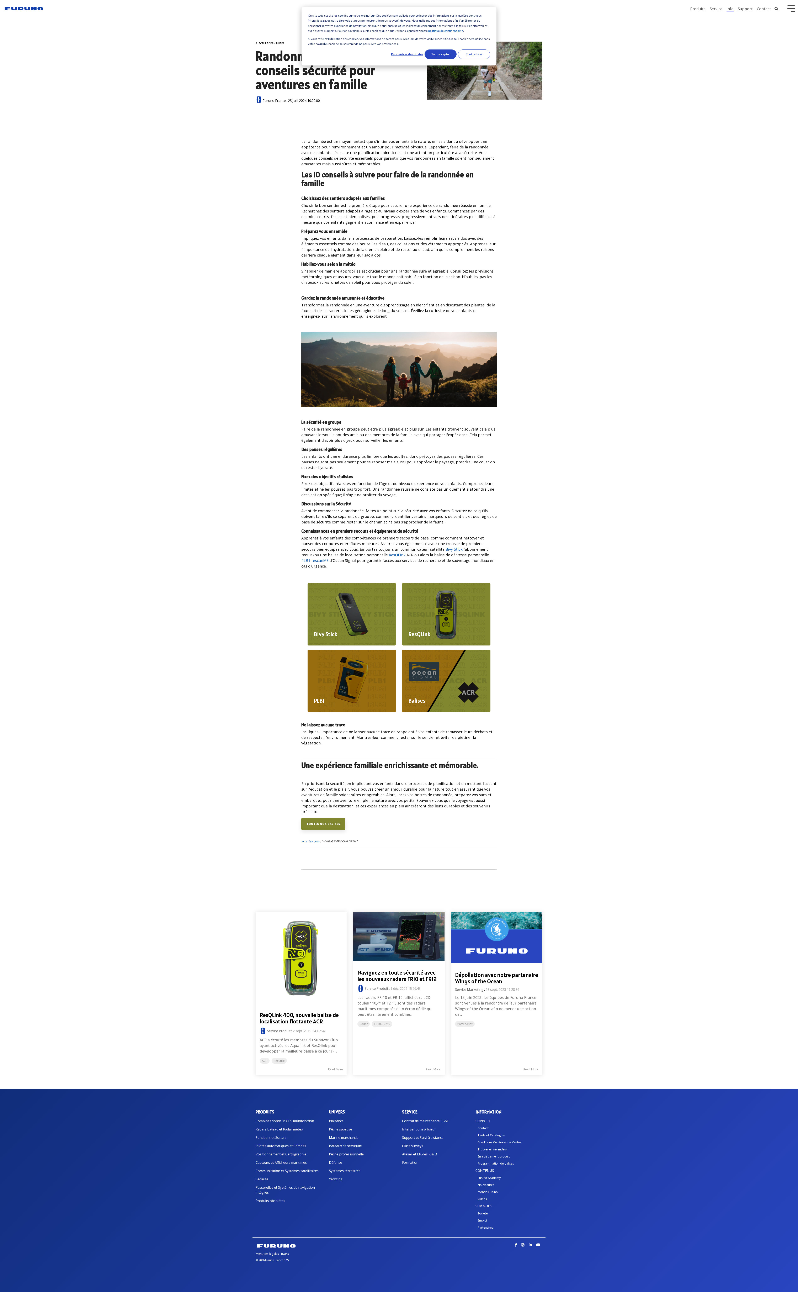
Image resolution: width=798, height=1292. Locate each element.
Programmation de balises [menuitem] (496, 1163)
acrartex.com (310, 841)
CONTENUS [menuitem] (484, 1170)
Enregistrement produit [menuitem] (494, 1156)
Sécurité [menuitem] (262, 1179)
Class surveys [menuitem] (412, 1146)
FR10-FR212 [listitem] (382, 1024)
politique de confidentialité (445, 30)
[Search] (776, 8)
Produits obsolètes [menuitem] (270, 1200)
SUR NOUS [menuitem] (483, 1206)
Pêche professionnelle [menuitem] (346, 1154)
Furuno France (274, 100)
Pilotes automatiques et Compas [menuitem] (281, 1146)
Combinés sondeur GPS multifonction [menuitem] (285, 1121)
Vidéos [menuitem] (482, 1199)
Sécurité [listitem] (279, 1061)
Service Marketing (469, 989)
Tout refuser (474, 54)
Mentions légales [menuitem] (267, 1254)
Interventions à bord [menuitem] (418, 1129)
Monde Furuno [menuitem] (488, 1192)
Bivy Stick (454, 549)
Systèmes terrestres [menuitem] (344, 1171)
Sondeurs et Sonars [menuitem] (271, 1137)
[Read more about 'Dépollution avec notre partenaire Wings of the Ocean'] (496, 937)
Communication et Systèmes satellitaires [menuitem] (287, 1171)
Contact (764, 8)
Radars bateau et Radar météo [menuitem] (279, 1129)
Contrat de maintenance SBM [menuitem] (425, 1121)
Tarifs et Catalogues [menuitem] (492, 1135)
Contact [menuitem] (483, 1128)
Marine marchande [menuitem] (343, 1137)
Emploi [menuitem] (482, 1220)
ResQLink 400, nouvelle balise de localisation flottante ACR (299, 1018)
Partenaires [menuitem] (485, 1227)
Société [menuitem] (483, 1213)
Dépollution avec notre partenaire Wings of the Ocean (496, 978)
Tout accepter (440, 54)
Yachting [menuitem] (335, 1179)
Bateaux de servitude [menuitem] (345, 1146)
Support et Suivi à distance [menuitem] (422, 1137)
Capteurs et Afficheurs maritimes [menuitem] (281, 1162)
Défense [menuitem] (335, 1162)
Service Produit (279, 1031)
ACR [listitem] (264, 1061)
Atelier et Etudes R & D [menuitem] (419, 1154)
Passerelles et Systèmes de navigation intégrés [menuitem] (286, 1190)
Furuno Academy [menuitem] (489, 1178)
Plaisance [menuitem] (336, 1121)
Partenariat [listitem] (465, 1024)
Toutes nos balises (323, 824)
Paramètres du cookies (407, 54)
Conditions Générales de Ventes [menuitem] (499, 1142)
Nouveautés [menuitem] (486, 1185)
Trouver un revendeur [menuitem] (492, 1149)
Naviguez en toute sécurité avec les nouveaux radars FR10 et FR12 (397, 976)
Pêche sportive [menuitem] (340, 1129)
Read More (335, 1069)
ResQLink (397, 554)
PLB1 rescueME (315, 560)
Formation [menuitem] (410, 1162)
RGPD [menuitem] (285, 1254)
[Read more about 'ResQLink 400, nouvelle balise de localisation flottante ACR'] (301, 957)
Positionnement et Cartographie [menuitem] (281, 1154)
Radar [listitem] (364, 1024)
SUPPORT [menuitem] (483, 1121)
